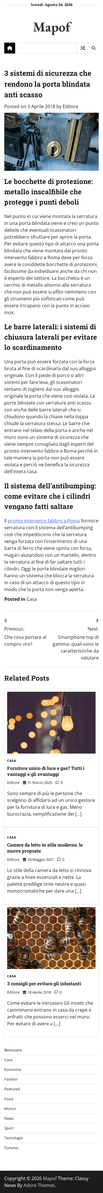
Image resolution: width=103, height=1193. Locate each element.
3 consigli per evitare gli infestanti (44, 983)
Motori (10, 1108)
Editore (70, 106)
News (9, 1118)
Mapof (51, 26)
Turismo (11, 1147)
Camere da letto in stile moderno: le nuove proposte (45, 848)
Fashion (11, 1079)
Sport (9, 1128)
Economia (12, 1069)
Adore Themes (39, 1185)
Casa (32, 599)
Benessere (13, 1050)
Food (8, 1098)
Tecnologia (13, 1137)
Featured (12, 1088)
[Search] (93, 48)
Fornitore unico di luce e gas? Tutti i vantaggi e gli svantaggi (45, 771)
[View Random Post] (82, 48)
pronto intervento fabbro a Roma (44, 521)
